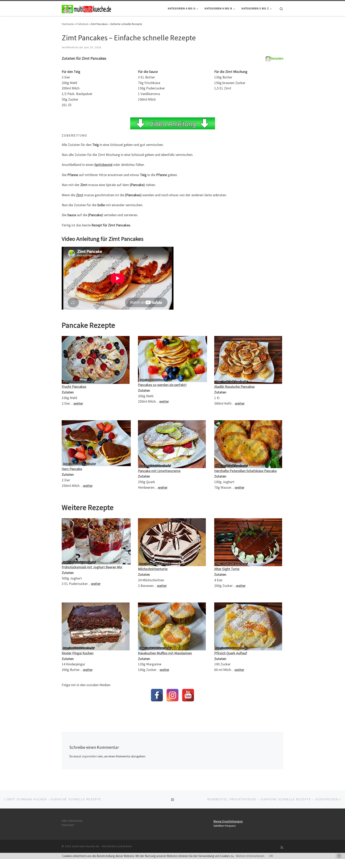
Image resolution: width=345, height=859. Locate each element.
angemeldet (89, 756)
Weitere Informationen (250, 856)
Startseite (68, 24)
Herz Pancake (72, 469)
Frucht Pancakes (74, 386)
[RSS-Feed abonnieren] (282, 847)
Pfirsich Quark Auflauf (230, 653)
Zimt (79, 195)
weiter (88, 669)
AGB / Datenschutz (72, 820)
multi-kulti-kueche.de (85, 846)
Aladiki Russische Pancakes (234, 386)
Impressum (68, 825)
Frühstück (82, 24)
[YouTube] (188, 695)
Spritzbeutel (103, 164)
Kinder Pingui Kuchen (77, 653)
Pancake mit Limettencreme (159, 471)
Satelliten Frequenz (224, 825)
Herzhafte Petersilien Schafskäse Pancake (245, 471)
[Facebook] (157, 695)
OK (271, 856)
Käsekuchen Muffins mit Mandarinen (165, 653)
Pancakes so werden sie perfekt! (162, 384)
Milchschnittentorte (153, 569)
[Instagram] (172, 695)
